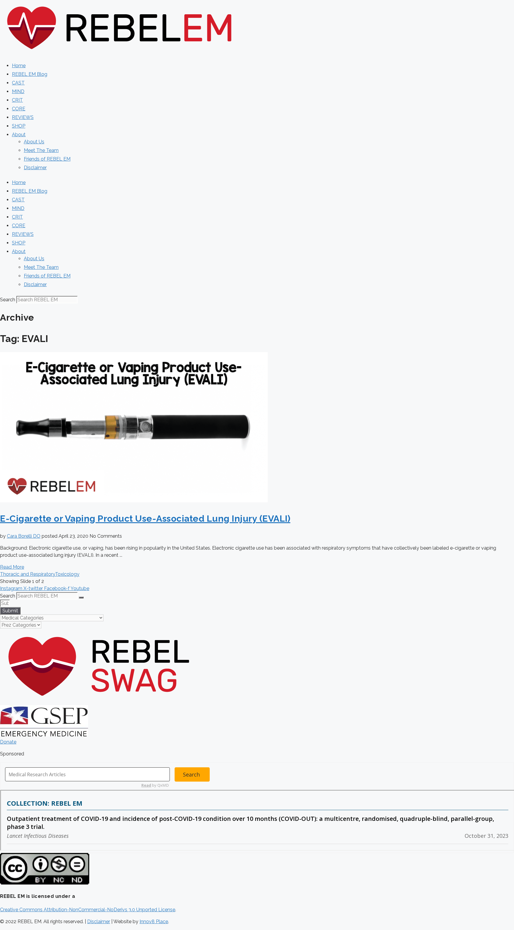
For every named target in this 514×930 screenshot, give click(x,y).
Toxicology (67, 574)
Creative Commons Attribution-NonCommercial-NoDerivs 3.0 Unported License (87, 909)
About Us (34, 142)
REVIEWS (23, 117)
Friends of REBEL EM (47, 159)
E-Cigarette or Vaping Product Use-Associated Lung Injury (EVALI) (145, 518)
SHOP (18, 126)
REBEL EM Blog (29, 74)
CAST (18, 83)
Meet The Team (41, 150)
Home (19, 65)
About (19, 134)
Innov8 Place (154, 921)
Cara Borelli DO (23, 536)
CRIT (17, 100)
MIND (18, 91)
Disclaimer (35, 167)
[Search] (81, 597)
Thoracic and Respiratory (27, 574)
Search (7, 299)
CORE (18, 109)
